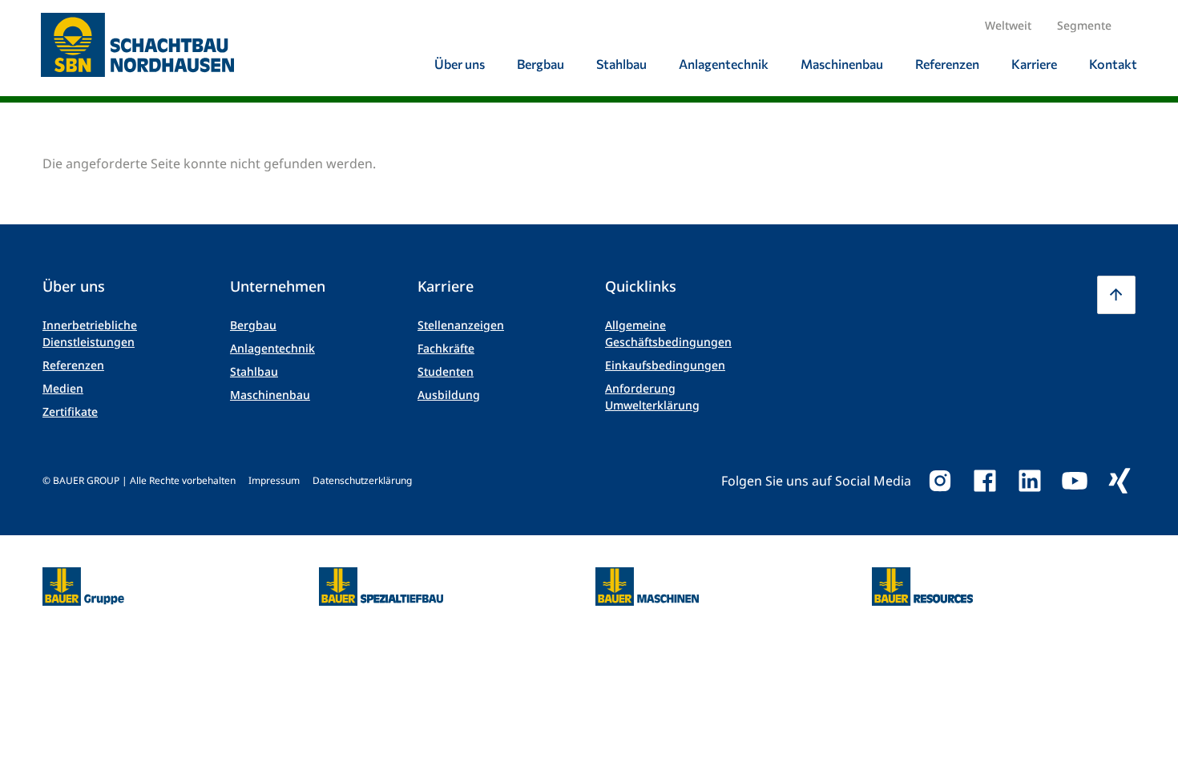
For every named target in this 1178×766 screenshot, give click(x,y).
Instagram (940, 481)
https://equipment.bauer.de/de (647, 577)
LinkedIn (1030, 481)
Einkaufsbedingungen (665, 365)
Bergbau (253, 325)
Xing (1119, 481)
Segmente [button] (1084, 25)
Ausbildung (449, 394)
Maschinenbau (270, 394)
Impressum (274, 480)
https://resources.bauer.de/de (922, 577)
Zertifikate (70, 411)
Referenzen (73, 365)
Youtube (1075, 481)
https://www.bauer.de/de (83, 577)
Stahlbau (254, 371)
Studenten (446, 371)
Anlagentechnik (272, 348)
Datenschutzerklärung (362, 480)
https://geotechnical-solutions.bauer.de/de (381, 586)
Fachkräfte (446, 348)
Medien (62, 388)
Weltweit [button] (1008, 25)
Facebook (985, 481)
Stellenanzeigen (461, 325)
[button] (1116, 295)
